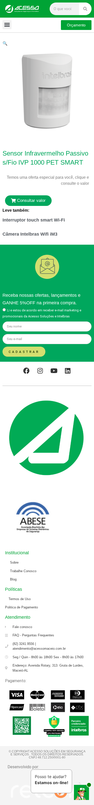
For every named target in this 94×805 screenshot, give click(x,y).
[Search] (85, 9)
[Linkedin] (67, 370)
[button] (7, 24)
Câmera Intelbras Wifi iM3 (30, 234)
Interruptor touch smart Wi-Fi (34, 220)
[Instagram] (40, 370)
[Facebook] (26, 370)
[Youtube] (54, 370)
